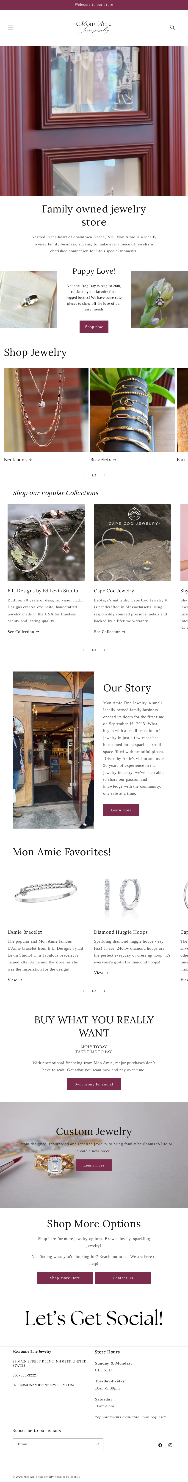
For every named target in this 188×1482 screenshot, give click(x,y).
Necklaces (15, 459)
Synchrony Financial (94, 1084)
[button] (10, 27)
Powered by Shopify (67, 1476)
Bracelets (100, 459)
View (12, 980)
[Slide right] (105, 475)
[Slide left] (83, 475)
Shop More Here (65, 1278)
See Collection (21, 631)
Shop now (94, 326)
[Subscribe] (97, 1444)
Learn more (121, 810)
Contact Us (123, 1278)
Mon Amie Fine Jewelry (39, 1476)
